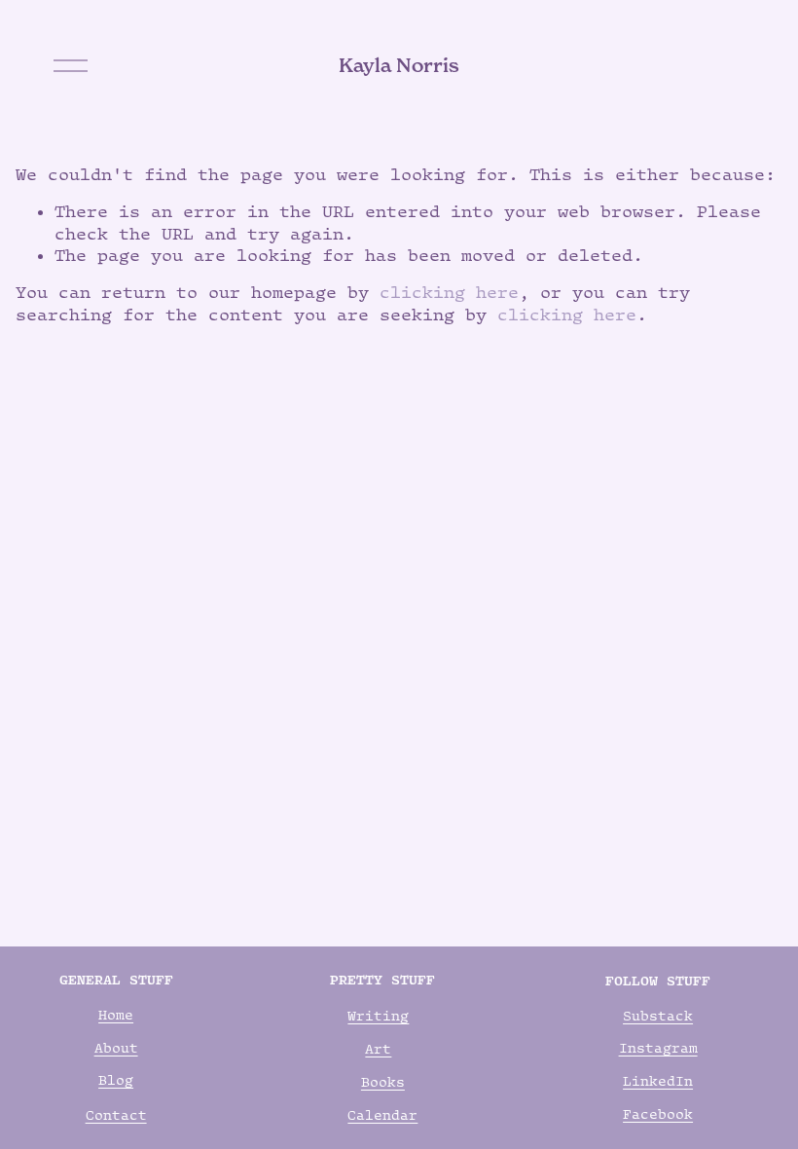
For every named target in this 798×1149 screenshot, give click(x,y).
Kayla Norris (399, 65)
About (116, 1048)
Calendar (382, 1115)
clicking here (449, 292)
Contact (116, 1115)
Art (378, 1048)
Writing (378, 1015)
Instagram (658, 1048)
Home (115, 1014)
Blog (115, 1080)
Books (383, 1082)
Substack (658, 1015)
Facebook (658, 1114)
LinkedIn (658, 1081)
